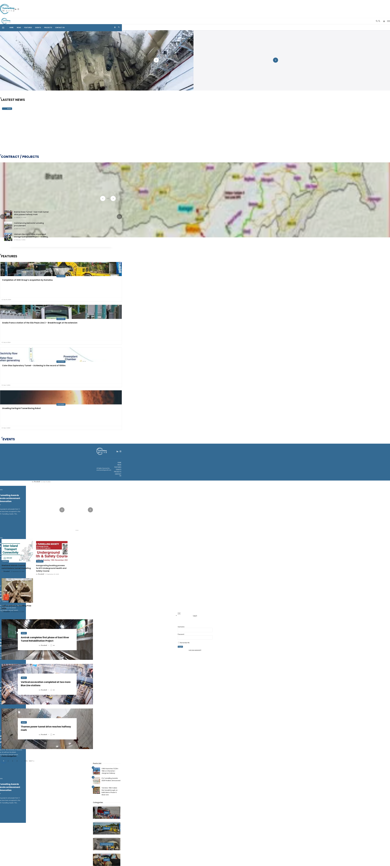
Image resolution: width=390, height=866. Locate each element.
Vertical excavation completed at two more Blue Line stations (45, 684)
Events (5, 561)
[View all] (106, 813)
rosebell (44, 645)
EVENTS (38, 27)
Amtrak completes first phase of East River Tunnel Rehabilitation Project (45, 639)
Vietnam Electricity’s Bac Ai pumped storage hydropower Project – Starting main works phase (31, 235)
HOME (11, 27)
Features (61, 276)
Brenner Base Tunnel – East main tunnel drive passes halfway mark (31, 213)
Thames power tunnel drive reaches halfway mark (46, 728)
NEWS (19, 27)
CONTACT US (59, 27)
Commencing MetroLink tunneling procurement (29, 224)
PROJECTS (48, 27)
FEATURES (28, 27)
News (9, 108)
